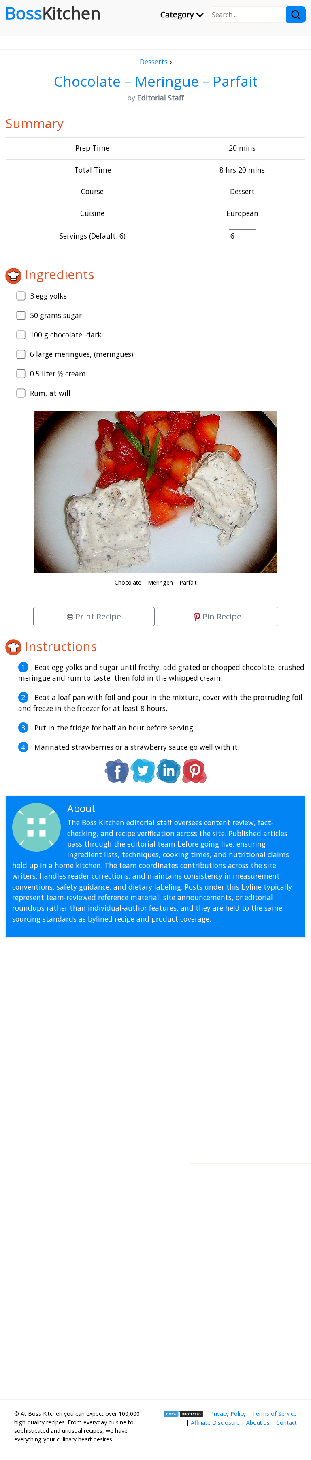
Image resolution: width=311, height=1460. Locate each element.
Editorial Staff (129, 808)
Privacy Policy (228, 1413)
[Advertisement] (155, 1050)
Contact (286, 1422)
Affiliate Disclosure (215, 1422)
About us (258, 1422)
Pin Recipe (220, 616)
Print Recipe (97, 616)
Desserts (154, 61)
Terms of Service (274, 1413)
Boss (53, 13)
